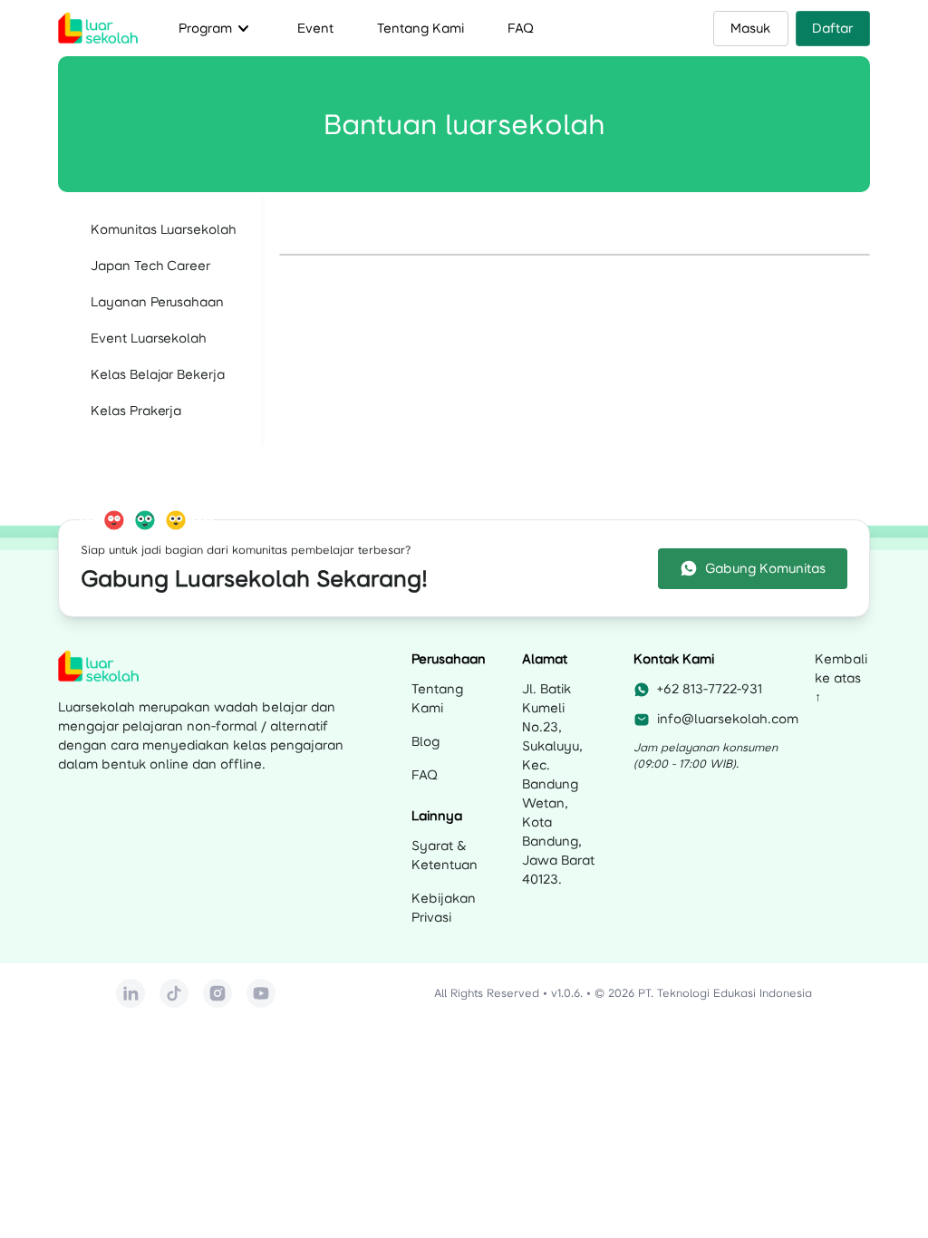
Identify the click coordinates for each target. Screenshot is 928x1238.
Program (216, 28)
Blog (425, 741)
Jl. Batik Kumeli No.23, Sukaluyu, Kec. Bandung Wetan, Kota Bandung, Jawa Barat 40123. (558, 784)
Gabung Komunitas (765, 568)
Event (315, 28)
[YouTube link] (261, 993)
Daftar (832, 28)
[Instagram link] (217, 993)
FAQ (521, 28)
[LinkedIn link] (130, 993)
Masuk (750, 28)
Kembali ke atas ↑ (841, 678)
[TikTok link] (174, 993)
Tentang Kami (420, 28)
